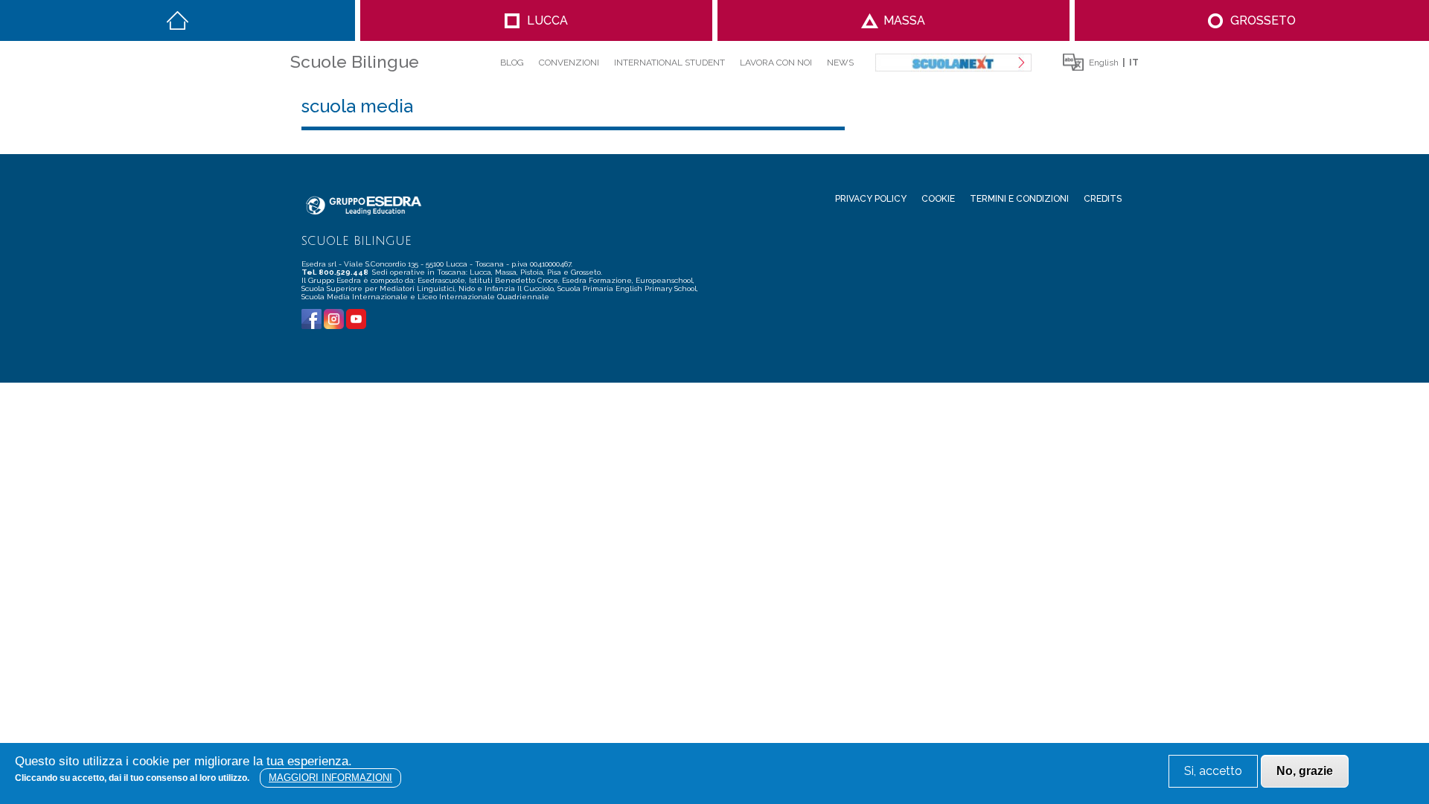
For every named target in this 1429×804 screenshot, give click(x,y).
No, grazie (1304, 771)
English (1104, 62)
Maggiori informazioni (330, 777)
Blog (512, 62)
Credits (1103, 199)
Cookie (938, 199)
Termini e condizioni (1019, 199)
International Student (669, 62)
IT (1134, 62)
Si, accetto (1213, 771)
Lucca (547, 20)
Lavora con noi (776, 62)
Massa (904, 20)
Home (177, 20)
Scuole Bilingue (354, 61)
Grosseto (1263, 20)
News (840, 62)
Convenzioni (569, 62)
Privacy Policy (871, 199)
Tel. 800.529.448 (335, 272)
